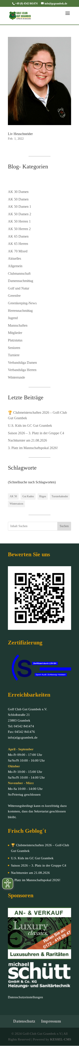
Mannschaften (17, 325)
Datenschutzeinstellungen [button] (25, 997)
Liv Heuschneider (20, 134)
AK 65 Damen (18, 236)
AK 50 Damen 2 (19, 214)
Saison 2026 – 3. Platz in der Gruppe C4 (36, 433)
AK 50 (13, 496)
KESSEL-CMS (60, 1039)
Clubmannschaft (19, 273)
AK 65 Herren (18, 244)
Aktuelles (14, 258)
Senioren (14, 348)
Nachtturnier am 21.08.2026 (27, 440)
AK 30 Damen (18, 192)
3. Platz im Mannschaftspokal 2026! (33, 448)
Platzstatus (15, 340)
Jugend (13, 318)
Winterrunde (16, 377)
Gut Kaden (28, 496)
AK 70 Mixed (17, 251)
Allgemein (15, 266)
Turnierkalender (60, 496)
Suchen (64, 526)
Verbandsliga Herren (22, 370)
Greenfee (14, 295)
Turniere (14, 355)
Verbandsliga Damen (22, 362)
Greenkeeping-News (22, 303)
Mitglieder (15, 333)
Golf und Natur (18, 288)
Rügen (42, 496)
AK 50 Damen (18, 199)
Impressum (51, 1021)
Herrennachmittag (20, 310)
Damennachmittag (20, 281)
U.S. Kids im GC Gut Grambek (30, 425)
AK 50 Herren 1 (19, 221)
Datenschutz (24, 1021)
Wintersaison (16, 503)
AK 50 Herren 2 (19, 229)
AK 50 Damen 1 (19, 206)
